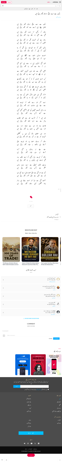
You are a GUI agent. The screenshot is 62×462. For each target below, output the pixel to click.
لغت (32, 8)
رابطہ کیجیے (29, 405)
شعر (34, 8)
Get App (3, 2)
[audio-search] (3, 6)
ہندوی (30, 420)
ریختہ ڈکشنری (29, 423)
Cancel (50, 338)
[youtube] (31, 443)
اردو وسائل (59, 408)
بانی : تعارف (29, 402)
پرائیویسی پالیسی (38, 389)
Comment (56, 338)
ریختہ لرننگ (59, 423)
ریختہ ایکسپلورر (29, 411)
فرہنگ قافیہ (59, 402)
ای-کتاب (26, 8)
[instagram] (28, 443)
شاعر (37, 8)
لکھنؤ (30, 206)
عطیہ (60, 398)
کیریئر (30, 408)
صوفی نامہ (59, 420)
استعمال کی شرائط (30, 449)
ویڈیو (29, 8)
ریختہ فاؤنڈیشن (28, 398)
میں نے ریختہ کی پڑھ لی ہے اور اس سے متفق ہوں (36, 389)
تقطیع (60, 405)
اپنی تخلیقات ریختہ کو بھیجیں (56, 411)
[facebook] (38, 443)
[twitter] (35, 443)
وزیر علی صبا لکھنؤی (58, 17)
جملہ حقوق (26, 449)
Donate (9, 2)
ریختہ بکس (29, 426)
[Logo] (55, 2)
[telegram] (24, 443)
